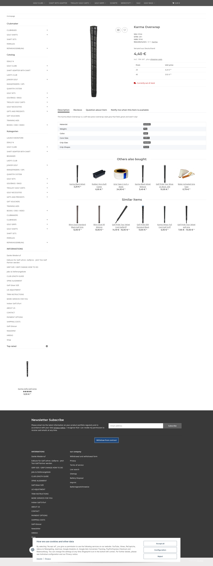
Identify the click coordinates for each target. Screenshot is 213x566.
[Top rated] (47, 346)
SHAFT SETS (11, 39)
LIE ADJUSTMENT (14, 290)
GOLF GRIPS (11, 224)
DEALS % (10, 61)
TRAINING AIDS (13, 120)
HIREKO (10, 335)
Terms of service (77, 465)
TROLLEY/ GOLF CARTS (16, 102)
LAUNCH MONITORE (15, 138)
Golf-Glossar (12, 326)
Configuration (160, 550)
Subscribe (172, 426)
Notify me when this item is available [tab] (130, 110)
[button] (27, 30)
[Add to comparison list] (118, 30)
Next (42, 376)
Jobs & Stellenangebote (16, 271)
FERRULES (11, 44)
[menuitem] (39, 3)
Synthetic (147, 124)
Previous (13, 376)
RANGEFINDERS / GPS (15, 84)
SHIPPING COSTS (13, 321)
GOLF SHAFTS (12, 35)
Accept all (160, 544)
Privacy (48, 559)
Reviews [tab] (77, 110)
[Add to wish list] (124, 30)
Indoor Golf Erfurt (14, 303)
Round (146, 147)
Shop (9, 340)
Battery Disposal (76, 478)
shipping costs (156, 59)
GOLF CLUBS (12, 66)
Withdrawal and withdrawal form (83, 456)
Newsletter (11, 331)
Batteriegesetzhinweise (79, 487)
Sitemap (73, 474)
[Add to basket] (60, 24)
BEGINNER (11, 156)
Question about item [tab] (96, 110)
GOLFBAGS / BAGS (14, 98)
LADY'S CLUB (12, 75)
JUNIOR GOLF (12, 79)
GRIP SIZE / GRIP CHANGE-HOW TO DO (22, 267)
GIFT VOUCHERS (13, 116)
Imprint (39, 559)
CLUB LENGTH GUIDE (15, 276)
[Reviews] (27, 391)
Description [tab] (64, 110)
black (145, 133)
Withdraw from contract (106, 440)
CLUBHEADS (12, 30)
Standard (147, 142)
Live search (74, 469)
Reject (160, 556)
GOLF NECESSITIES (14, 107)
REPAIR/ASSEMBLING (15, 48)
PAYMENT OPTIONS (15, 317)
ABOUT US (11, 308)
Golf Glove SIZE (13, 285)
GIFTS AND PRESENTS (15, 111)
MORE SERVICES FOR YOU (17, 299)
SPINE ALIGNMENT (14, 281)
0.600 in (146, 138)
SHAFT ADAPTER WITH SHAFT (18, 70)
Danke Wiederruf (14, 255)
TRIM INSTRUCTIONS (15, 294)
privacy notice (59, 427)
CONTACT (11, 312)
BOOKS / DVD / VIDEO (15, 125)
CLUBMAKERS (12, 215)
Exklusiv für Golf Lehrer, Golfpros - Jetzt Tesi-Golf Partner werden (27, 261)
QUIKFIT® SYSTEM (14, 88)
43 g (145, 129)
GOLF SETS (11, 93)
